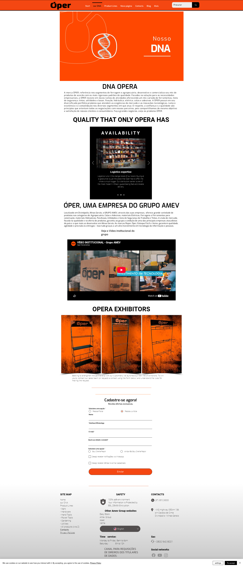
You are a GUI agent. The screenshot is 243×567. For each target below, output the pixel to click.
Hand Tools (66, 514)
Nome (91, 414)
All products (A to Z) (70, 526)
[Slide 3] (123, 194)
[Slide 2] (120, 194)
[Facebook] (153, 555)
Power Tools (67, 517)
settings (218, 563)
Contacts (64, 529)
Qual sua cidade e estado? (98, 440)
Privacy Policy (95, 563)
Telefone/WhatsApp (96, 423)
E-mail (91, 432)
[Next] (149, 163)
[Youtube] (159, 555)
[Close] (239, 563)
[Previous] (93, 163)
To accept (231, 563)
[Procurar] (195, 5)
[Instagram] (166, 555)
